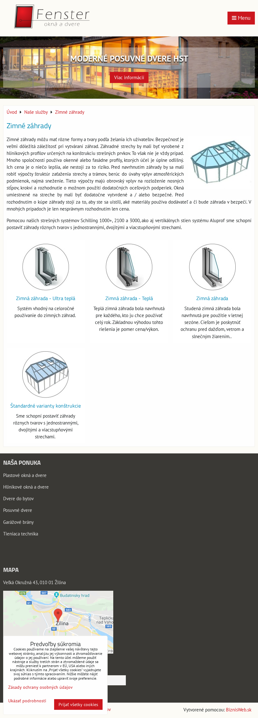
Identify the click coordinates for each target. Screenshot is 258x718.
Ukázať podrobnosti (27, 701)
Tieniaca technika (20, 534)
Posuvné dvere (17, 510)
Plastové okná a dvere (25, 475)
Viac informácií (129, 77)
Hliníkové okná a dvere (26, 487)
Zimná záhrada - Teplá (129, 298)
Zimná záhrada (212, 298)
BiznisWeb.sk (238, 710)
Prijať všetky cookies (78, 704)
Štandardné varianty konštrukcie (45, 405)
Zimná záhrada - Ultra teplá (45, 298)
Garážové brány (18, 522)
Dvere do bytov (18, 499)
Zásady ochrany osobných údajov (40, 687)
